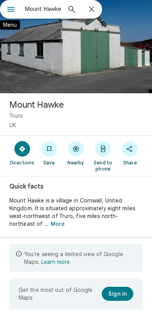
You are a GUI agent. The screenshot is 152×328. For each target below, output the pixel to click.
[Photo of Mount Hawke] (76, 46)
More (58, 223)
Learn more (55, 261)
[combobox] (43, 9)
